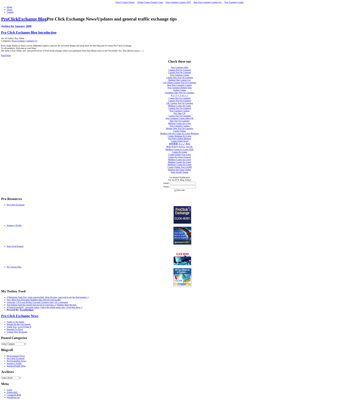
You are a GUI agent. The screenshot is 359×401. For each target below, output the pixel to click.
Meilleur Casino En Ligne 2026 (179, 149)
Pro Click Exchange (16, 205)
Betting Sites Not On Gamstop (179, 128)
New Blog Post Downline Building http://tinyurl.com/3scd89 (34, 300)
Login (9, 390)
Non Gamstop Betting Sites (179, 87)
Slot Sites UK (179, 113)
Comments (14, 395)
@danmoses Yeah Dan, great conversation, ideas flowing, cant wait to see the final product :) (48, 297)
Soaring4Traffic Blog (16, 366)
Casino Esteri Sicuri (179, 141)
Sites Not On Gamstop (180, 121)
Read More (6, 55)
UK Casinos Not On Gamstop (179, 103)
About (9, 9)
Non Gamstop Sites (179, 67)
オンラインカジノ (179, 95)
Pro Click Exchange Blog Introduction (28, 32)
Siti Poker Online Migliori (179, 138)
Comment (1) (31, 41)
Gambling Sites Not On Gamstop (179, 92)
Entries (12, 392)
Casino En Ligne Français (179, 157)
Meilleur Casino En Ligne (179, 106)
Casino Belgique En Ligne (179, 136)
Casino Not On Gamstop (180, 98)
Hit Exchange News (16, 356)
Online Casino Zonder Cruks (150, 2)
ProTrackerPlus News (16, 361)
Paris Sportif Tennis (179, 172)
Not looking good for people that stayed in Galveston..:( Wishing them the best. (42, 305)
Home (9, 7)
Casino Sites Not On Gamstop (179, 77)
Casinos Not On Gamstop (179, 70)
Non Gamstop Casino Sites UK (180, 118)
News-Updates (18, 41)
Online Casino (179, 90)
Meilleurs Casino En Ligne (179, 164)
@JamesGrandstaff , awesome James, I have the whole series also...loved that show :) (44, 307)
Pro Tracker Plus (14, 267)
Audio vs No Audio (15, 322)
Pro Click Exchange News (19, 316)
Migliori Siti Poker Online (179, 170)
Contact (10, 12)
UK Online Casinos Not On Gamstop (179, 82)
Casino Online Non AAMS (179, 167)
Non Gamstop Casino (234, 2)
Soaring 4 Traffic (14, 225)
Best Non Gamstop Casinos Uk (208, 2)
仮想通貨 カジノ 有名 (179, 144)
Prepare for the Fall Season (19, 324)
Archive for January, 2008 (16, 26)
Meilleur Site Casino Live (179, 80)
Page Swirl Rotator (15, 246)
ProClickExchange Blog (24, 18)
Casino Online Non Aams (179, 154)
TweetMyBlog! (27, 310)
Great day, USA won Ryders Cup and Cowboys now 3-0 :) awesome (37, 302)
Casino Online (179, 131)
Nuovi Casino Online (125, 2)
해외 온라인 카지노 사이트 (179, 146)
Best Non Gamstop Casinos (179, 85)
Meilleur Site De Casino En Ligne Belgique (179, 133)
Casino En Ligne (179, 152)
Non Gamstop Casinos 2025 (178, 2)
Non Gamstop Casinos (180, 111)
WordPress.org (13, 397)
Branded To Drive (15, 329)
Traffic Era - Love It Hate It (19, 327)
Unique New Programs (17, 332)
